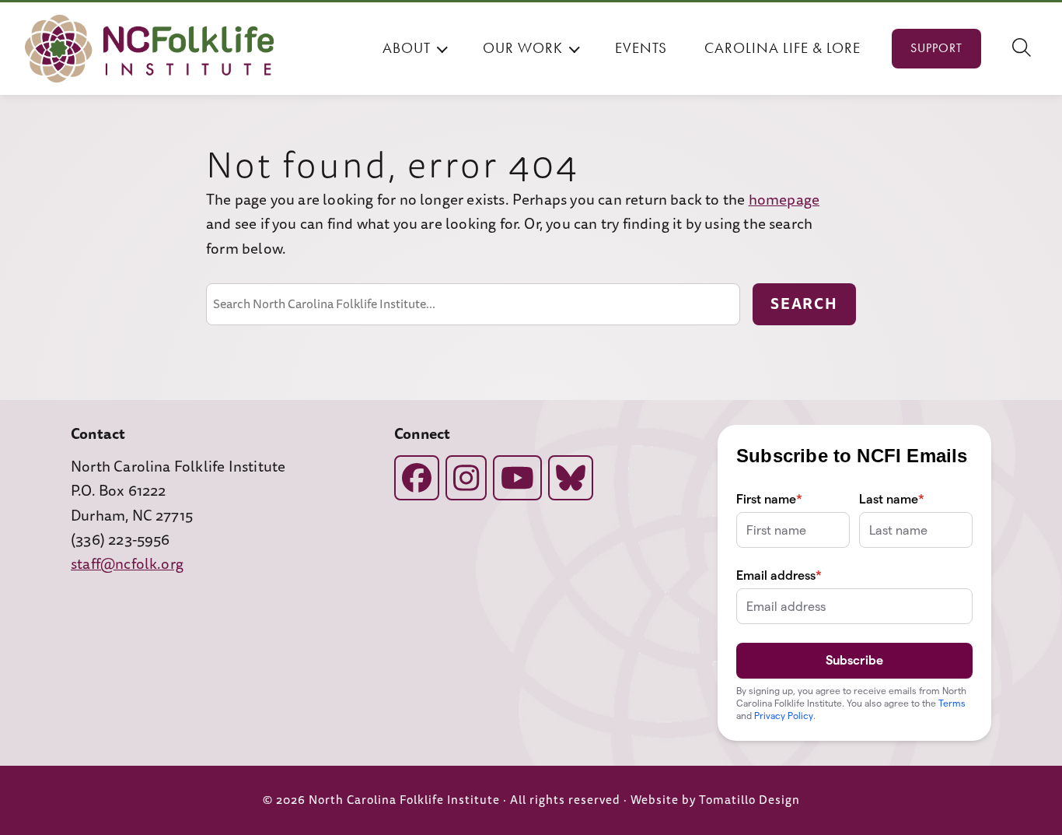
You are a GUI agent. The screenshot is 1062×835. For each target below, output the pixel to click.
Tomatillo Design (749, 800)
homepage (784, 200)
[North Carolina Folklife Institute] (149, 48)
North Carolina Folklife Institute (404, 800)
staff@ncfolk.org (127, 564)
